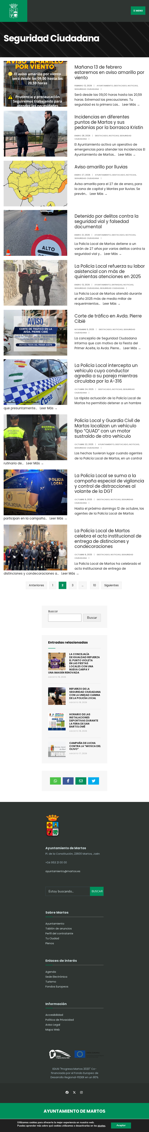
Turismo (50, 981)
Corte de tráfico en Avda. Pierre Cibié (108, 318)
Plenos (49, 943)
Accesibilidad (54, 1015)
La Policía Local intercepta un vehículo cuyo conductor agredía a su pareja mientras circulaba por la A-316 (106, 373)
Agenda (50, 972)
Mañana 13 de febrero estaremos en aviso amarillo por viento (109, 72)
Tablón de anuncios (58, 928)
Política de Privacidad (59, 1020)
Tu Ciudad (52, 938)
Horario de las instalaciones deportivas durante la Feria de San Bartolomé (83, 720)
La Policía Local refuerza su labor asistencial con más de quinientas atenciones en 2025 (109, 271)
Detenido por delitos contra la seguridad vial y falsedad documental (106, 221)
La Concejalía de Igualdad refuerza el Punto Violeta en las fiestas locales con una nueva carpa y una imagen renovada (74, 663)
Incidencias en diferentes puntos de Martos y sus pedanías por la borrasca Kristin (108, 122)
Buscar (53, 611)
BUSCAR (97, 891)
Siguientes (111, 585)
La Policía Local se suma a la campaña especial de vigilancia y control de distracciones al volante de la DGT (109, 483)
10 (94, 585)
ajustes (101, 1126)
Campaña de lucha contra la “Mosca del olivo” (85, 746)
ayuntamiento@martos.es (62, 871)
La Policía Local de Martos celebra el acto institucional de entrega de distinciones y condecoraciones (107, 538)
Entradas (117, 284)
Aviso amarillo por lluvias (101, 167)
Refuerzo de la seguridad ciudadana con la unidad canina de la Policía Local (85, 693)
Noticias (133, 85)
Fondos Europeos (56, 986)
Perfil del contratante (59, 933)
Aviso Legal (52, 1025)
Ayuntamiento (105, 85)
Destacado (120, 85)
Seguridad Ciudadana (86, 89)
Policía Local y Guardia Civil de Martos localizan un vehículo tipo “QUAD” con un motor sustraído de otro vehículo (107, 428)
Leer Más (131, 104)
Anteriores (36, 585)
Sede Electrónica (56, 977)
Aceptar (121, 1125)
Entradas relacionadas (68, 642)
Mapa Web (52, 1029)
